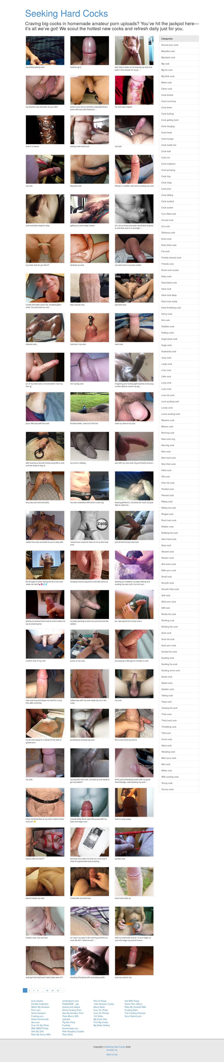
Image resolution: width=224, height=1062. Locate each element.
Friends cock (167, 263)
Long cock (166, 382)
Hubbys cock (167, 332)
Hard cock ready (169, 301)
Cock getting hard (169, 119)
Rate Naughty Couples (73, 1031)
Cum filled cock (168, 213)
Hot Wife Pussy (132, 1000)
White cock (166, 770)
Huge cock (166, 345)
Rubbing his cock (169, 532)
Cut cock (165, 226)
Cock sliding (167, 195)
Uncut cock (166, 739)
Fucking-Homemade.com (70, 1027)
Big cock (165, 63)
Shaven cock (167, 557)
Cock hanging (168, 126)
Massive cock (167, 420)
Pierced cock (167, 495)
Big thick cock (167, 76)
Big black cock (168, 57)
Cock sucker (167, 207)
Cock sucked (167, 201)
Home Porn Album (133, 1003)
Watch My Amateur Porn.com (40, 1008)
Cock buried (167, 94)
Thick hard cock (169, 720)
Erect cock (166, 238)
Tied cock (166, 732)
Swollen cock (167, 689)
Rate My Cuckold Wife (135, 1006)
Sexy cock (166, 545)
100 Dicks (98, 1016)
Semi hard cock (168, 539)
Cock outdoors (168, 163)
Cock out (165, 157)
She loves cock (168, 564)
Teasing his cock (169, 707)
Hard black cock (169, 282)
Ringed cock (167, 514)
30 (58, 990)
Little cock (166, 376)
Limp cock (166, 370)
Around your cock (169, 44)
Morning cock (167, 432)
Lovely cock (167, 407)
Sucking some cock (170, 670)
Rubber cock (167, 526)
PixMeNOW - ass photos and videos (71, 1005)
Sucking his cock (169, 664)
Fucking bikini (131, 1010)
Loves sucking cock (170, 413)
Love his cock (167, 395)
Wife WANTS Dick (39, 1028)
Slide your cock (168, 570)
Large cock (166, 363)
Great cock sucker (170, 270)
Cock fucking (167, 113)
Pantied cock (167, 488)
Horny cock (166, 313)
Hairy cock (166, 276)
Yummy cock (167, 789)
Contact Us (112, 1049)
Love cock (166, 388)
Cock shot (166, 188)
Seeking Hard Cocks (66, 12)
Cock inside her (168, 144)
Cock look (166, 151)
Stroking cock (167, 620)
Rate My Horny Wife (41, 1034)
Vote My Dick (37, 1031)
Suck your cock (168, 645)
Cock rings (166, 182)
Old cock (165, 476)
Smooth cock (167, 582)
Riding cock (166, 501)
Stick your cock (168, 601)
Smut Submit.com (133, 1016)
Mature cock (167, 426)
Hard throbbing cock (171, 307)
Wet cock (165, 764)
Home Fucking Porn (72, 1010)
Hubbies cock (167, 326)
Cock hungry (167, 138)
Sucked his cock (169, 651)
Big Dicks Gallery (102, 1025)
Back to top (112, 1054)
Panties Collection (39, 1003)
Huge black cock (169, 338)
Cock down (166, 107)
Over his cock (167, 482)
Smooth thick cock (170, 589)
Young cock (166, 782)
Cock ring (166, 176)
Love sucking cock (170, 401)
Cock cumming (168, 101)
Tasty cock (166, 701)
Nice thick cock (168, 463)
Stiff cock (165, 607)
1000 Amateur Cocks (104, 1003)
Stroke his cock (168, 614)
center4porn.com (70, 1000)
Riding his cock (168, 507)
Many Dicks (99, 1006)
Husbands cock (168, 351)
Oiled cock (166, 470)
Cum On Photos (101, 1013)
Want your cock (168, 757)
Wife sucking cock (170, 776)
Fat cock (165, 251)
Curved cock (167, 220)
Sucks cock (166, 676)
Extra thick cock (168, 245)
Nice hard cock (168, 457)
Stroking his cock (169, 626)
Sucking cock (167, 657)
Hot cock (165, 320)
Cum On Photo (101, 1010)
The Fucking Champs (135, 1013)
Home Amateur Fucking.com (38, 1015)
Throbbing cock (168, 726)
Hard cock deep (169, 295)
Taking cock (167, 695)
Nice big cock (167, 445)
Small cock (166, 576)
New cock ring (168, 438)
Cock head (166, 132)
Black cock (166, 82)
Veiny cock (166, 745)
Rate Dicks (67, 1034)
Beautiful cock (168, 51)
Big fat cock (166, 69)
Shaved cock (167, 551)
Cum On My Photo (40, 1025)
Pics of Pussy (100, 1000)
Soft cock (165, 595)
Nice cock (166, 451)
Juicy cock (166, 357)
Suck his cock (167, 639)
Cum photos (37, 1000)
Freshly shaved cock (171, 257)
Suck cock (166, 632)
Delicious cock (168, 232)
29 (53, 990)
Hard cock (166, 288)
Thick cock (166, 714)
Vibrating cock (168, 751)
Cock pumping (168, 169)
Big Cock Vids (100, 1019)
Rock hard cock (168, 520)
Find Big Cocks (101, 1022)
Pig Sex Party (68, 1022)
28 (47, 990)
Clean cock (166, 88)
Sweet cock (166, 682)
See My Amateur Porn (73, 1013)
